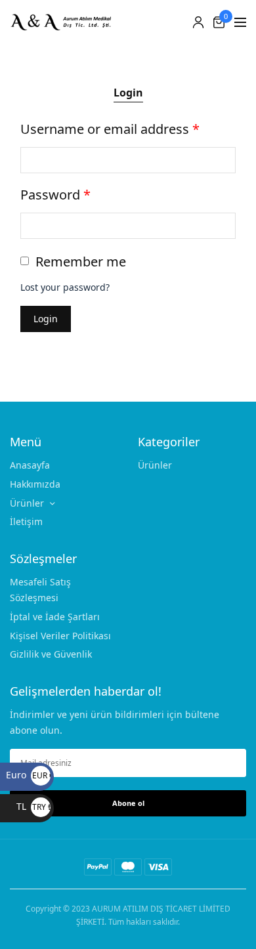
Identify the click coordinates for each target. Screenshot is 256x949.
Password (55, 194)
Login (128, 92)
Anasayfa (30, 465)
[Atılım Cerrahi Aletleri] (65, 22)
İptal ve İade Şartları (55, 616)
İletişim (26, 521)
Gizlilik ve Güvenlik (51, 654)
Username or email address (110, 129)
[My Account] (198, 22)
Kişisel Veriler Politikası (60, 635)
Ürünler (27, 502)
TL (33, 806)
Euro (28, 775)
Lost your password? (65, 287)
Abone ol (128, 802)
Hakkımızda (35, 483)
